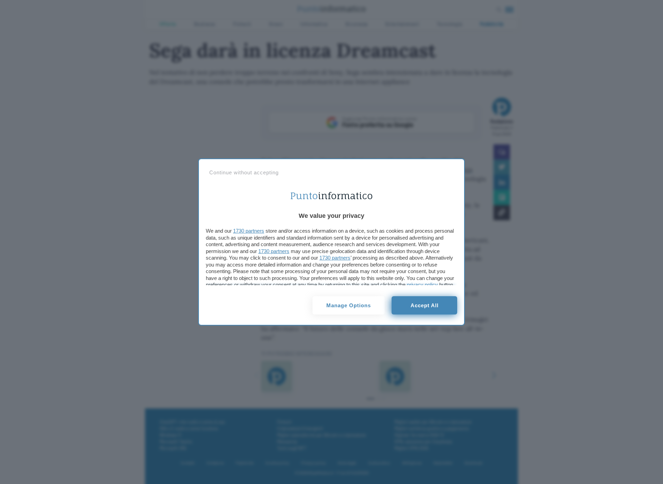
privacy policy (422, 285)
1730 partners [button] (248, 231)
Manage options (348, 305)
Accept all (425, 305)
